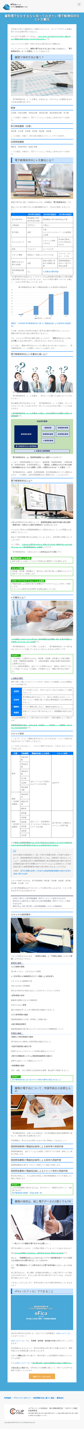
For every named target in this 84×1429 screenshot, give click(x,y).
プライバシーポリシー (22, 1398)
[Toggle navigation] (79, 4)
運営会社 (60, 1398)
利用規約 (7, 1398)
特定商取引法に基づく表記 (43, 1398)
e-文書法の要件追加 (51, 271)
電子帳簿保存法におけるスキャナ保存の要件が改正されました (36, 1079)
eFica (19, 5)
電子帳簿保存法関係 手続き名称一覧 (27, 1193)
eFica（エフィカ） (64, 1333)
